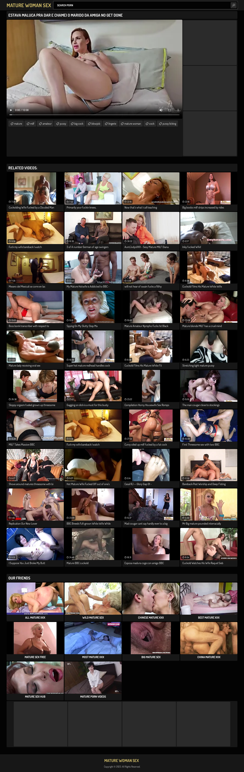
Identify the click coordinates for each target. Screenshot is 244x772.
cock (151, 123)
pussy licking (169, 123)
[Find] (234, 5)
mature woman (132, 123)
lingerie (112, 123)
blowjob (95, 123)
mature (18, 123)
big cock (78, 123)
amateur (47, 123)
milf (32, 123)
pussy (63, 123)
